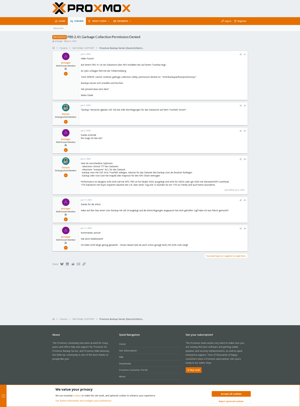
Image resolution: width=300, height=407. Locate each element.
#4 (245, 159)
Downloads (125, 363)
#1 (245, 54)
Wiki (121, 356)
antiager (59, 41)
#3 (245, 130)
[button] (109, 21)
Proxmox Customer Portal (133, 369)
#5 (245, 200)
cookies (77, 395)
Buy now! (195, 369)
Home (122, 343)
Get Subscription (128, 350)
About (122, 376)
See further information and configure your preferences (83, 400)
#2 (245, 105)
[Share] (240, 54)
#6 (245, 228)
